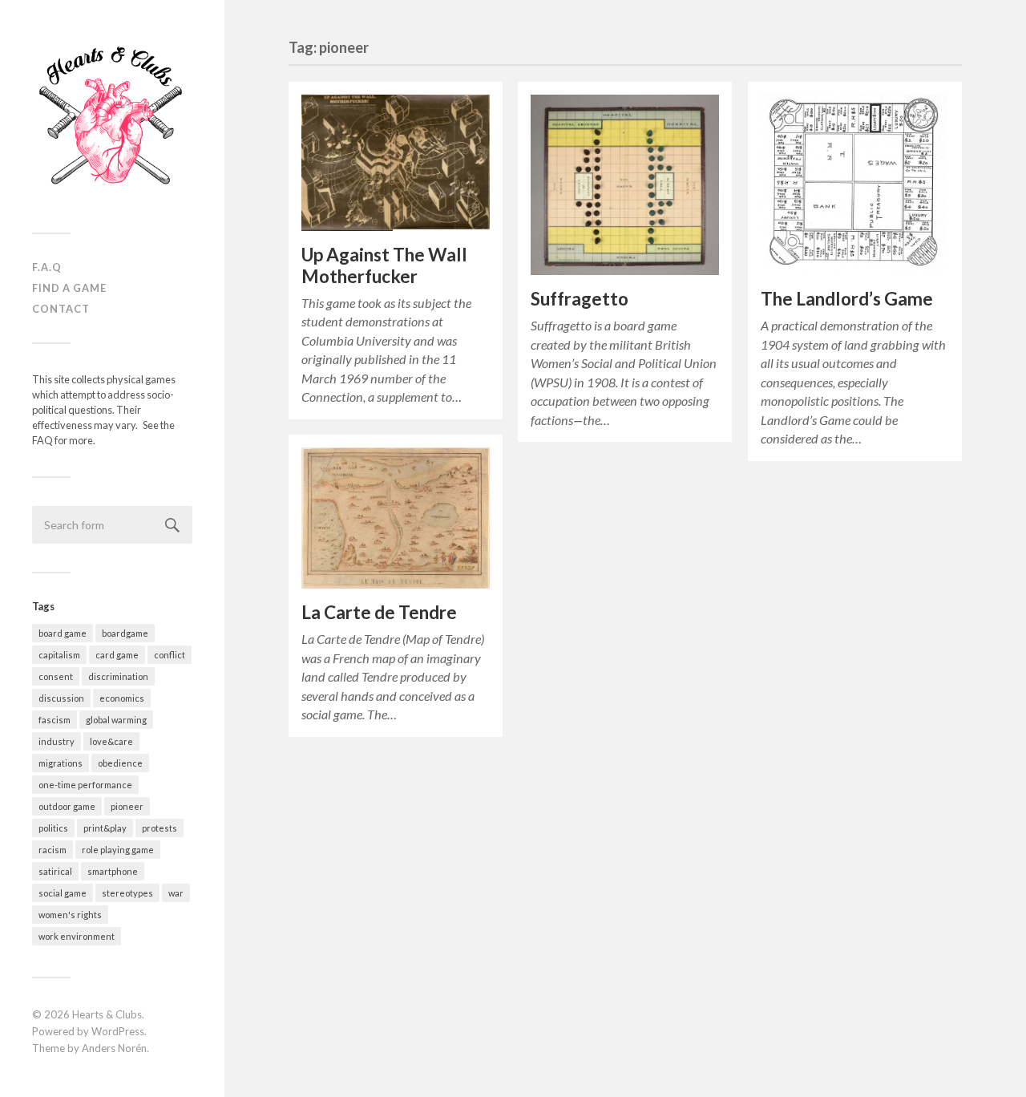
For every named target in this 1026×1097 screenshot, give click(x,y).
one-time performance (85, 784)
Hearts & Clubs (107, 1014)
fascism (54, 719)
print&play (105, 828)
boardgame (125, 633)
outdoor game (66, 806)
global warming (116, 719)
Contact (61, 308)
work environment (76, 936)
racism (52, 849)
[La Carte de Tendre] (395, 518)
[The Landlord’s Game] (855, 185)
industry (56, 741)
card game (117, 655)
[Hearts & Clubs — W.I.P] (112, 122)
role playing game (118, 849)
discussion (61, 698)
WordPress (117, 1031)
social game (62, 893)
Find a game (69, 287)
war (176, 893)
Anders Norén (114, 1048)
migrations (60, 763)
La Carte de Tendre (379, 612)
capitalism (59, 655)
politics (53, 828)
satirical (55, 871)
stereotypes (127, 893)
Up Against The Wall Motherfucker (384, 265)
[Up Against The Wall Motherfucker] (395, 163)
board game (62, 633)
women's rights (70, 914)
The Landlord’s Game (847, 299)
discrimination (118, 676)
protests (159, 828)
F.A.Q (47, 267)
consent (55, 676)
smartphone (112, 871)
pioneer (127, 806)
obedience (120, 763)
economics (121, 698)
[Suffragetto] (625, 185)
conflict (169, 655)
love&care (111, 741)
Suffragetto (579, 299)
